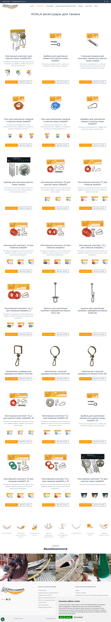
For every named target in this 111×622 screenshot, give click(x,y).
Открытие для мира (80, 593)
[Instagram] (9, 599)
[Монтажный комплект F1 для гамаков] (81, 199)
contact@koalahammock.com (18, 1)
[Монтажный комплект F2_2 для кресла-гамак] (7, 432)
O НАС (32, 6)
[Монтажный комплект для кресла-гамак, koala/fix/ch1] (18, 40)
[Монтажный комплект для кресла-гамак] (12, 72)
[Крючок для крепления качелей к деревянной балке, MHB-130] (92, 292)
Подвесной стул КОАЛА (44, 595)
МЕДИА (80, 6)
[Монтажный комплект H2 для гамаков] (44, 262)
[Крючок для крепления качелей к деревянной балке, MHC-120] (55, 292)
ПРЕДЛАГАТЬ (40, 6)
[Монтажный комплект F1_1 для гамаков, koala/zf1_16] (55, 400)
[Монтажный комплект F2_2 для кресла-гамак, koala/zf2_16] (18, 400)
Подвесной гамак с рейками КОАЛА (48, 593)
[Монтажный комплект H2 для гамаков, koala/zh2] (55, 229)
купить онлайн (25, 82)
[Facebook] (7, 599)
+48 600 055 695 (6, 1)
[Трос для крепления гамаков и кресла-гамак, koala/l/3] (18, 103)
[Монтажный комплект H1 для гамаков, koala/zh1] (18, 229)
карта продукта (11, 82)
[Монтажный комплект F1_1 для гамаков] (44, 432)
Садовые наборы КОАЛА (45, 607)
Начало (77, 590)
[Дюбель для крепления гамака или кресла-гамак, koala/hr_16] (92, 400)
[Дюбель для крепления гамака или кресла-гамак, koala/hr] (55, 40)
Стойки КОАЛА (42, 602)
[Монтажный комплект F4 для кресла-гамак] (81, 495)
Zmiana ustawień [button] (78, 617)
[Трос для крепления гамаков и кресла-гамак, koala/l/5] (55, 103)
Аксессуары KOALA (43, 605)
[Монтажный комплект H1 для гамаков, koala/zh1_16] (18, 463)
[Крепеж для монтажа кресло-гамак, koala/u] (18, 166)
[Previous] (4, 73)
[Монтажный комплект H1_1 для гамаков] (81, 262)
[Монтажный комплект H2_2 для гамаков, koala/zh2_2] (18, 292)
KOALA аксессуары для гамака (46, 600)
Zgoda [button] (61, 617)
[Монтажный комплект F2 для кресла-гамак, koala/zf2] (55, 166)
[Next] (32, 73)
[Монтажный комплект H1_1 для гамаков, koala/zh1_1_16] (55, 463)
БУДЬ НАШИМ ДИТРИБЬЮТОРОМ (66, 6)
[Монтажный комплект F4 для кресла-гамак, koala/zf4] (92, 463)
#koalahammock (56, 549)
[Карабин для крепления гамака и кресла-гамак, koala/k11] (92, 103)
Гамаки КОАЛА (42, 590)
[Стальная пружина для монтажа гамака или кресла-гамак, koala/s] (92, 40)
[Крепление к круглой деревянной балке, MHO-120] (55, 355)
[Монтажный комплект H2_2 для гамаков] (7, 325)
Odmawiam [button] (68, 617)
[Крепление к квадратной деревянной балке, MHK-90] (18, 355)
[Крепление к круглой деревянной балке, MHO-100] (92, 355)
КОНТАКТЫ (88, 6)
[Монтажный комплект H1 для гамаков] (7, 262)
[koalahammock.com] (10, 6)
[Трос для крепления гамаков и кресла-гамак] (7, 136)
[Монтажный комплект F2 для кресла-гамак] (44, 199)
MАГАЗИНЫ (50, 6)
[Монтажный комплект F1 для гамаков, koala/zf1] (92, 166)
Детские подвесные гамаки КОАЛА (48, 597)
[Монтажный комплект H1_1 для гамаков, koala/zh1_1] (92, 229)
